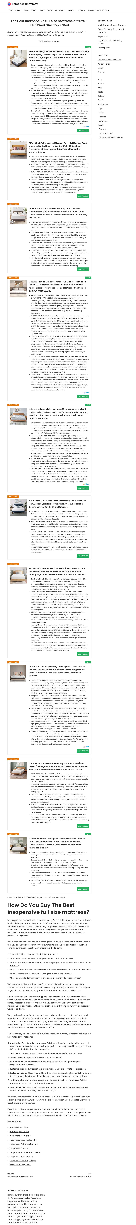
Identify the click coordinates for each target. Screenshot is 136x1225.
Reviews (18, 10)
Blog (26, 10)
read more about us (61, 1115)
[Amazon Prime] (86, 127)
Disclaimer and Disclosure (109, 60)
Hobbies (102, 117)
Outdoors (103, 121)
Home (10, 10)
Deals (33, 10)
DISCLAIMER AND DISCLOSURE (99, 10)
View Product (83, 130)
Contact (101, 72)
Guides (41, 10)
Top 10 (49, 10)
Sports (100, 112)
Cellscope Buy (104, 47)
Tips (100, 108)
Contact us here (33, 1115)
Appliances (103, 104)
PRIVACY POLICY (106, 133)
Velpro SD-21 (103, 36)
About (100, 68)
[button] (84, 10)
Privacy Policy (104, 64)
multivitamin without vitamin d (112, 25)
